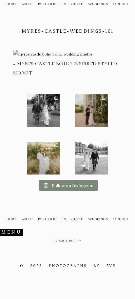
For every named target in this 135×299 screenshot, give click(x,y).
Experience (72, 4)
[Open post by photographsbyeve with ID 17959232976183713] (43, 110)
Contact (121, 4)
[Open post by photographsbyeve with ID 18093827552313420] (91, 110)
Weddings (98, 4)
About (27, 4)
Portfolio (47, 4)
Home (12, 4)
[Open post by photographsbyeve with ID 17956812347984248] (91, 158)
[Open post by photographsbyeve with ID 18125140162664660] (43, 158)
